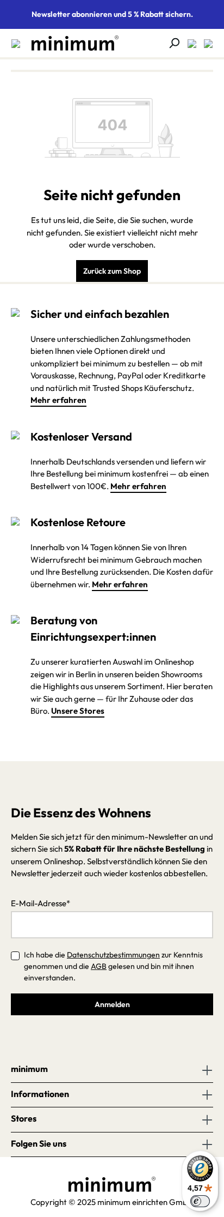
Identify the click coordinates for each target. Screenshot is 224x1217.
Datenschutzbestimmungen (113, 955)
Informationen (40, 1093)
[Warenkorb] (205, 43)
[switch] (200, 1201)
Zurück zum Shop (112, 271)
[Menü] (16, 43)
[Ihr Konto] (189, 43)
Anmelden (112, 1004)
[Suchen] (171, 43)
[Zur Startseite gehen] (70, 43)
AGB (99, 966)
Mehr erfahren (58, 400)
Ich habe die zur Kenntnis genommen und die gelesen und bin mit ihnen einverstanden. (113, 966)
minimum (29, 1068)
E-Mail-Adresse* (40, 903)
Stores (23, 1118)
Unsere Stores (77, 711)
